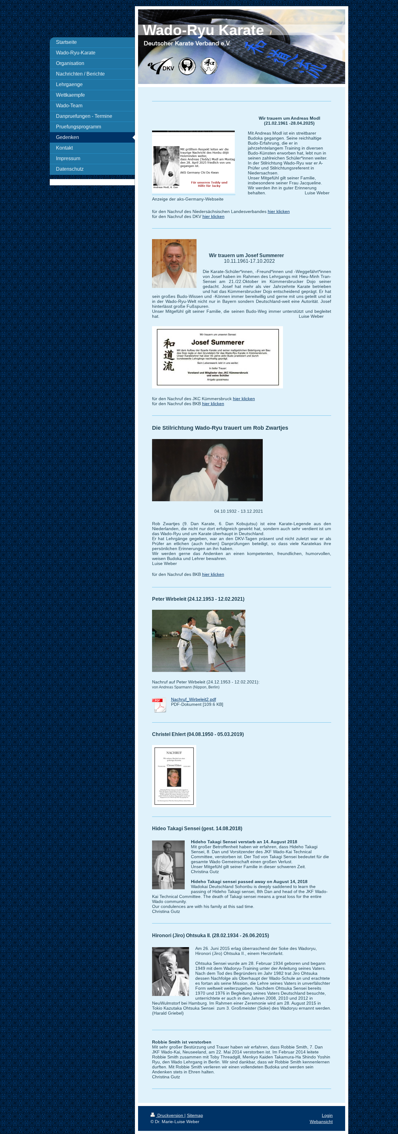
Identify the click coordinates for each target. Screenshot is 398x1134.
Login (327, 1115)
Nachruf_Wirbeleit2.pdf (193, 699)
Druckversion (170, 1115)
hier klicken (279, 211)
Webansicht (321, 1121)
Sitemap (195, 1115)
